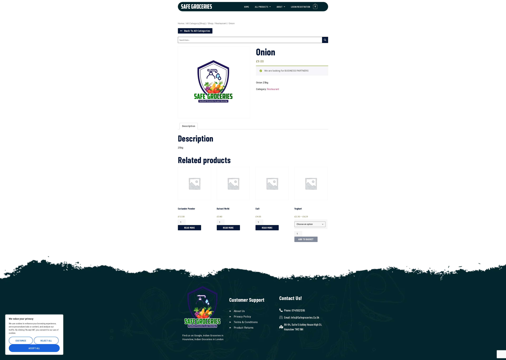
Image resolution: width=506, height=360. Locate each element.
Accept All (34, 348)
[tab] (189, 126)
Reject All (46, 340)
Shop (210, 23)
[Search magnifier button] (325, 40)
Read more (189, 227)
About (280, 6)
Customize (21, 340)
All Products (261, 6)
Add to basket (306, 239)
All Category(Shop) (196, 23)
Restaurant (221, 23)
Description (188, 126)
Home (246, 6)
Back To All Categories (196, 30)
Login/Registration (300, 6)
